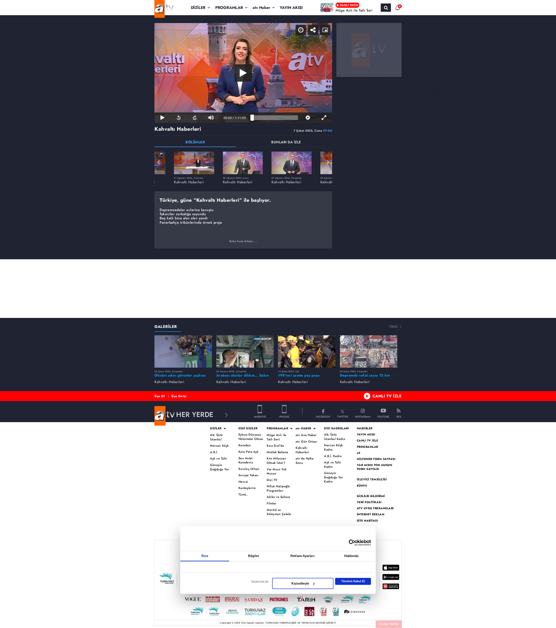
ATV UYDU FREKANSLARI (375, 508)
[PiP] (325, 30)
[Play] (243, 73)
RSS (398, 416)
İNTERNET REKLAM (371, 514)
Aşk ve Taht (218, 458)
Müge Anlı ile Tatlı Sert (276, 437)
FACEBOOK (323, 416)
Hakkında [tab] (351, 556)
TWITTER (342, 416)
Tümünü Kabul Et (353, 581)
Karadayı (244, 445)
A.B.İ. (214, 452)
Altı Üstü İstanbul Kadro (334, 437)
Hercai (243, 482)
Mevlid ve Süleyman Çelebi (279, 512)
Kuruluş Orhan (249, 469)
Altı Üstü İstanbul (216, 437)
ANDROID (260, 416)
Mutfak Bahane (277, 452)
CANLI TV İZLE (387, 396)
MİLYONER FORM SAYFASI (376, 459)
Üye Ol (159, 396)
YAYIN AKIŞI (291, 7)
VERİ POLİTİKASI (369, 502)
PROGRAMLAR (229, 7)
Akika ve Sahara (278, 497)
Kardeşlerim (247, 488)
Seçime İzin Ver (259, 581)
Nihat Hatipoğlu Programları (278, 488)
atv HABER (303, 428)
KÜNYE (362, 486)
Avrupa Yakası (248, 475)
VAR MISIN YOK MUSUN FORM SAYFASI (374, 467)
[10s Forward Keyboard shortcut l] (195, 117)
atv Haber (261, 7)
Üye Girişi (178, 396)
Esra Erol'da (275, 446)
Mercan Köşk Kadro (333, 447)
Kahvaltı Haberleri (302, 450)
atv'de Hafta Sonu (304, 460)
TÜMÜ (393, 326)
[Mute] (211, 117)
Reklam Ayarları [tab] (302, 556)
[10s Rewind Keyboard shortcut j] (178, 117)
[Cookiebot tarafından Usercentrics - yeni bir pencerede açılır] (352, 542)
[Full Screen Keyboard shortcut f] (324, 117)
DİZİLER (198, 7)
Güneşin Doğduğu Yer (219, 467)
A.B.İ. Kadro (333, 456)
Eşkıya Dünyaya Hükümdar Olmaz (250, 437)
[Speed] (301, 30)
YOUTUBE (383, 416)
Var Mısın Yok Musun (277, 471)
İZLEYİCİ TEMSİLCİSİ (372, 479)
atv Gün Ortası (306, 442)
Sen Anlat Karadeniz (245, 460)
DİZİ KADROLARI (336, 428)
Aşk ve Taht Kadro (332, 464)
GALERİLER (165, 326)
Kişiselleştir (300, 583)
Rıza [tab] (204, 556)
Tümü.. (243, 494)
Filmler (271, 503)
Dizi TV (272, 480)
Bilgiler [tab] (253, 556)
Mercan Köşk (219, 446)
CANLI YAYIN (389, 624)
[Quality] (308, 117)
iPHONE (284, 416)
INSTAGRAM (363, 416)
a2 (359, 453)
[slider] (275, 117)
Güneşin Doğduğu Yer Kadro (333, 477)
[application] (243, 73)
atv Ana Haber (306, 435)
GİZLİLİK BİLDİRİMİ (371, 496)
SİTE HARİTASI (367, 521)
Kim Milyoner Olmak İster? (276, 460)
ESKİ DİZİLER (248, 428)
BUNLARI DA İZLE (286, 142)
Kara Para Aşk (248, 452)
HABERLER (364, 428)
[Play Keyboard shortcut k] (162, 117)
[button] (158, 162)
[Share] (313, 30)
